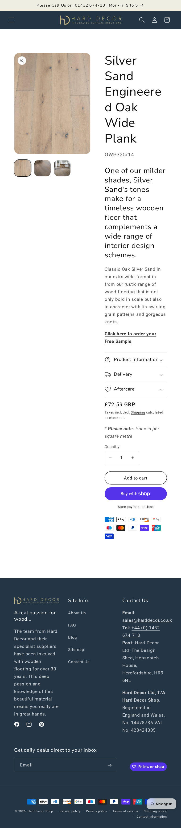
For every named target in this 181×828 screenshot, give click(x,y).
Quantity (112, 447)
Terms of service (125, 811)
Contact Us (79, 661)
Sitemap (76, 649)
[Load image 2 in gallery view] (42, 168)
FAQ (72, 625)
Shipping (138, 412)
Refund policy (70, 811)
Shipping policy (155, 811)
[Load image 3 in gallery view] (62, 168)
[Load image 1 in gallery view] (22, 168)
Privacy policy (96, 811)
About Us (77, 613)
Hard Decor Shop (40, 811)
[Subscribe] (109, 765)
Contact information (152, 816)
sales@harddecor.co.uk (147, 620)
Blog (72, 637)
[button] (12, 20)
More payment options (136, 507)
